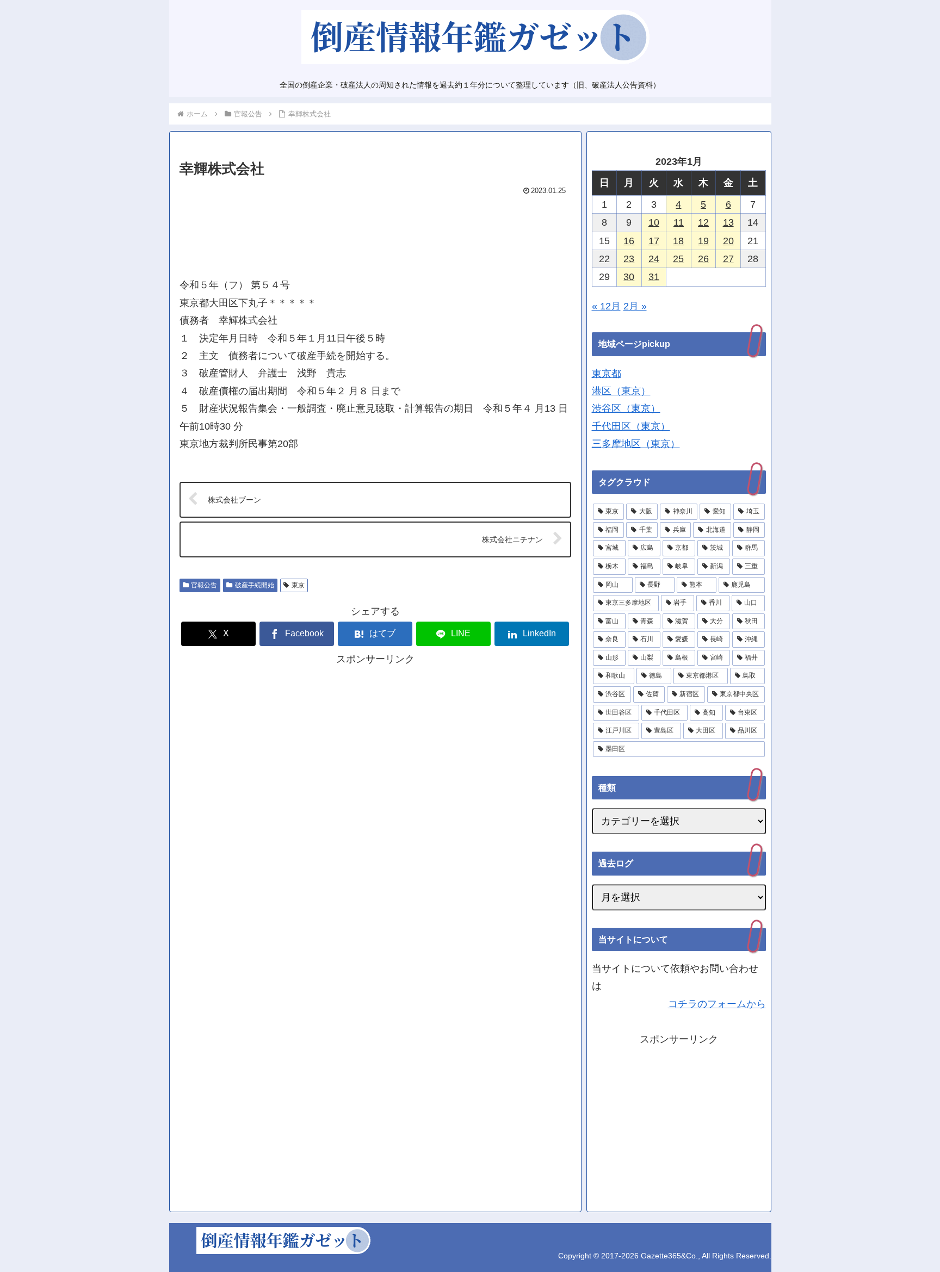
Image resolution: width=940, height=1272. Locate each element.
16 (628, 240)
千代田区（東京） (631, 426)
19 (703, 240)
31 (653, 276)
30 (628, 276)
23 (628, 258)
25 (678, 258)
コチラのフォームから (717, 1003)
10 (653, 222)
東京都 (606, 373)
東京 (298, 585)
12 (703, 222)
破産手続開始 (254, 585)
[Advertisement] (375, 231)
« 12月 (606, 306)
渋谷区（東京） (626, 408)
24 (653, 258)
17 (653, 240)
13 (728, 222)
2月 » (635, 306)
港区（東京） (621, 391)
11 (678, 222)
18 (678, 240)
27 (728, 258)
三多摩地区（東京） (636, 443)
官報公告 (204, 585)
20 (728, 240)
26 (703, 258)
